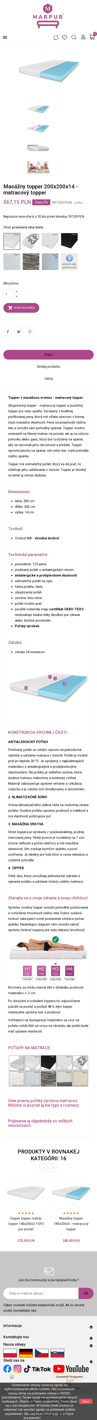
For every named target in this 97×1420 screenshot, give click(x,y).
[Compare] (55, 37)
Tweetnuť (18, 331)
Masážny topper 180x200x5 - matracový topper (71, 1223)
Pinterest (29, 331)
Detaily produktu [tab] (48, 366)
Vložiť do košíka (21, 307)
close (86, 1401)
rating (48, 378)
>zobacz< (48, 1418)
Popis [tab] (49, 354)
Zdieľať (8, 331)
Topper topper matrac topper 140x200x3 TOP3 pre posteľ (26, 1223)
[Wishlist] (64, 37)
